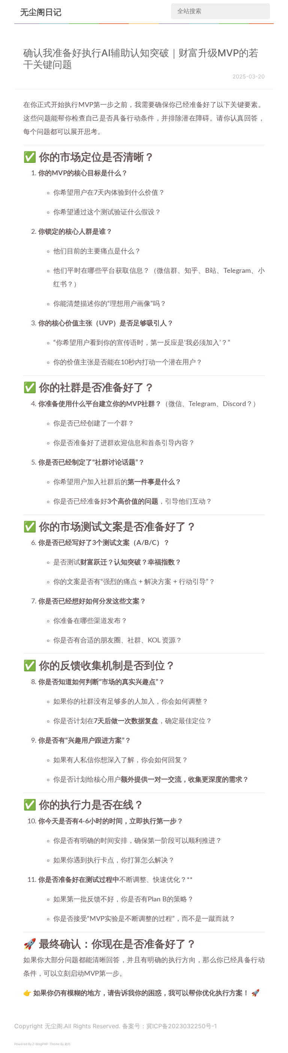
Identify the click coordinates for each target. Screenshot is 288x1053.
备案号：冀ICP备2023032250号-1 (169, 1026)
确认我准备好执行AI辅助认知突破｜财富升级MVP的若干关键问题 (140, 58)
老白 (67, 1044)
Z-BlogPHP (40, 1044)
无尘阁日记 (41, 12)
